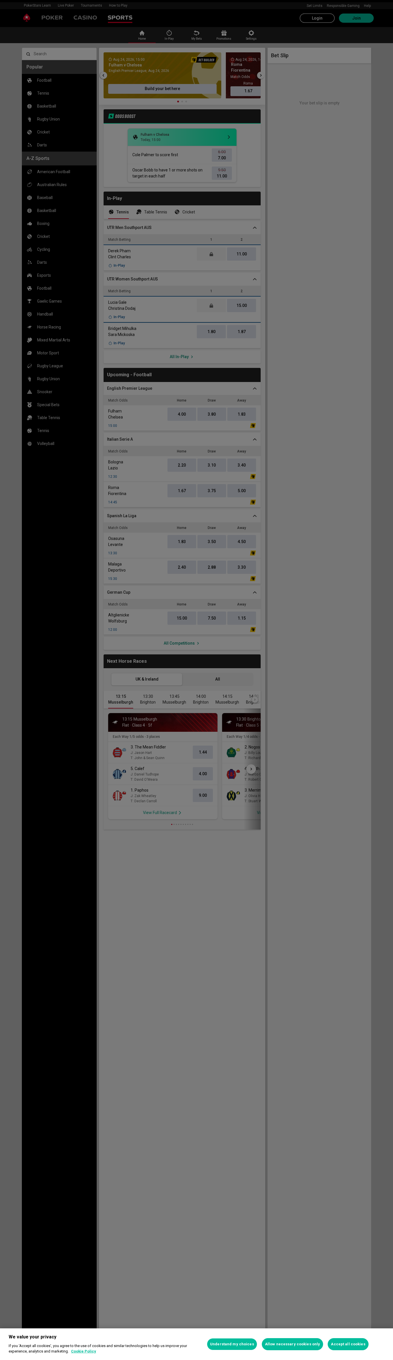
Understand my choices (232, 1344)
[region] (196, 1344)
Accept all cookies (348, 1344)
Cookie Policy (83, 1351)
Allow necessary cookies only (292, 1344)
